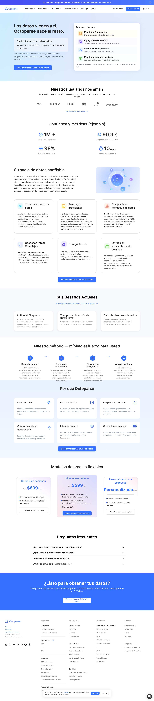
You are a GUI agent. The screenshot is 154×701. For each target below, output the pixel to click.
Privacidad (8, 629)
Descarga (84, 9)
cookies (66, 692)
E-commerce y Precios (76, 647)
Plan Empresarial (74, 680)
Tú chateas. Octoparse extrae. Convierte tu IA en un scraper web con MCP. (77, 2)
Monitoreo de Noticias (76, 658)
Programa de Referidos (132, 651)
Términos (7, 627)
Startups (72, 633)
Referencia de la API (104, 643)
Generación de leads (76, 651)
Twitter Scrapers (46, 669)
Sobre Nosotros (130, 626)
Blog (98, 636)
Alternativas (101, 661)
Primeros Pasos (102, 633)
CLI (42, 647)
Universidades (74, 636)
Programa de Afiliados (132, 647)
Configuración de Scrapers (78, 672)
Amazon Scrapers (47, 665)
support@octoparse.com (12, 632)
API (42, 651)
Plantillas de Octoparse (49, 633)
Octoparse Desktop (47, 629)
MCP (42, 644)
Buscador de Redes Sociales (51, 680)
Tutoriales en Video (103, 640)
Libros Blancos (102, 658)
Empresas (72, 629)
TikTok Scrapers (46, 662)
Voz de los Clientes (103, 654)
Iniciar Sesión (118, 9)
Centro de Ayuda (102, 629)
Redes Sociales (74, 654)
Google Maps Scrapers (49, 676)
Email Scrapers (46, 672)
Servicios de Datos (71, 9)
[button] (149, 696)
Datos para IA (73, 661)
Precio (93, 9)
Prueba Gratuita (133, 9)
